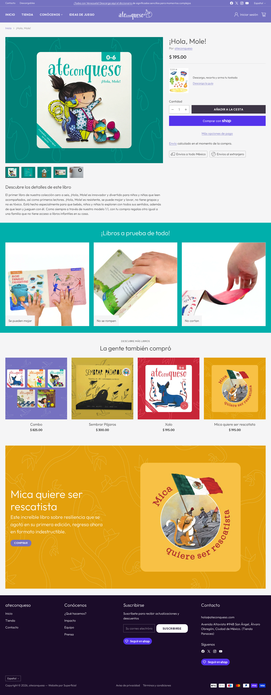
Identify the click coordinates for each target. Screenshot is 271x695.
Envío (173, 143)
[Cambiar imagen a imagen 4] (60, 172)
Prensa (69, 634)
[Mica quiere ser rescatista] (235, 388)
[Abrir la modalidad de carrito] (263, 14)
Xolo (168, 424)
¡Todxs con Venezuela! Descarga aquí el (96, 3)
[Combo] (36, 388)
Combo (36, 424)
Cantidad (175, 101)
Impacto (70, 620)
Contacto (11, 627)
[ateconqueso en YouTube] (247, 3)
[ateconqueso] (135, 14)
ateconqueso (183, 48)
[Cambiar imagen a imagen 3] (44, 172)
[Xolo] (168, 388)
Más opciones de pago (217, 133)
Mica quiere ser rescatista (234, 424)
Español (258, 3)
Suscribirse (172, 628)
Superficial (70, 685)
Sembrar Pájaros (102, 424)
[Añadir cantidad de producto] (186, 109)
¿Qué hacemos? (75, 613)
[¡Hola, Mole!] (84, 100)
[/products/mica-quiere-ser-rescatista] (135, 517)
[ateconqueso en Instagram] (242, 3)
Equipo (69, 627)
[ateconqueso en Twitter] (237, 3)
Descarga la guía (203, 83)
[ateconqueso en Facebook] (231, 3)
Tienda (10, 620)
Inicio (8, 28)
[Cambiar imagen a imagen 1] (12, 172)
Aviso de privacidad (128, 685)
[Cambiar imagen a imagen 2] (28, 172)
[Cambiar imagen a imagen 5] (76, 172)
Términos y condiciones (157, 685)
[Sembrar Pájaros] (102, 388)
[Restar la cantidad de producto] (172, 109)
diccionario (126, 3)
